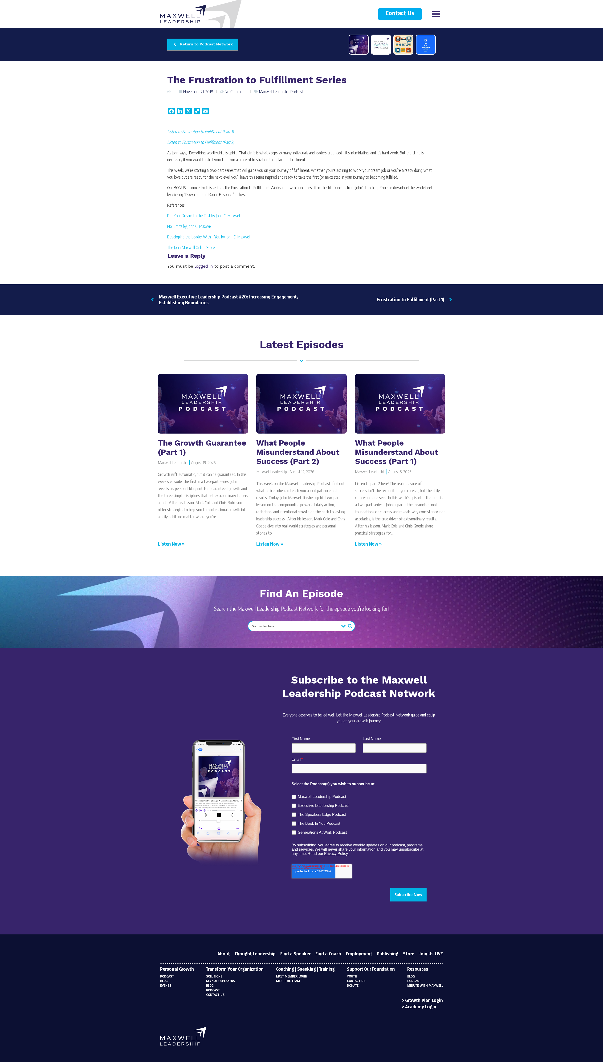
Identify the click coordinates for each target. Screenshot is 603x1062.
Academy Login (420, 1007)
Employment (359, 954)
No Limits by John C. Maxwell (189, 226)
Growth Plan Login (424, 1001)
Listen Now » (171, 544)
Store (408, 954)
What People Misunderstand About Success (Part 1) (396, 452)
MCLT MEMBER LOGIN (291, 976)
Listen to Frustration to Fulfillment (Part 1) (200, 131)
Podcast (167, 976)
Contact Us (400, 13)
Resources (417, 969)
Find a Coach (328, 954)
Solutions (214, 976)
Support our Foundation (371, 969)
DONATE (353, 985)
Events (165, 985)
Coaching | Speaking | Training (305, 969)
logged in (204, 266)
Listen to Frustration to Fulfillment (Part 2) (200, 142)
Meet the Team (288, 981)
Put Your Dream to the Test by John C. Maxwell (203, 215)
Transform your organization (235, 969)
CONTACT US (356, 981)
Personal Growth (177, 969)
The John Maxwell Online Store (191, 247)
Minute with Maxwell (425, 985)
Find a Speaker (295, 954)
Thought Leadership (255, 954)
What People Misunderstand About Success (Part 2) (297, 452)
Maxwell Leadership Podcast (281, 91)
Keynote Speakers (220, 981)
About (223, 954)
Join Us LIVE (431, 954)
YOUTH (352, 976)
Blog (164, 981)
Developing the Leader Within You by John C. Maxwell (208, 236)
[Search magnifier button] (350, 626)
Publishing (387, 954)
